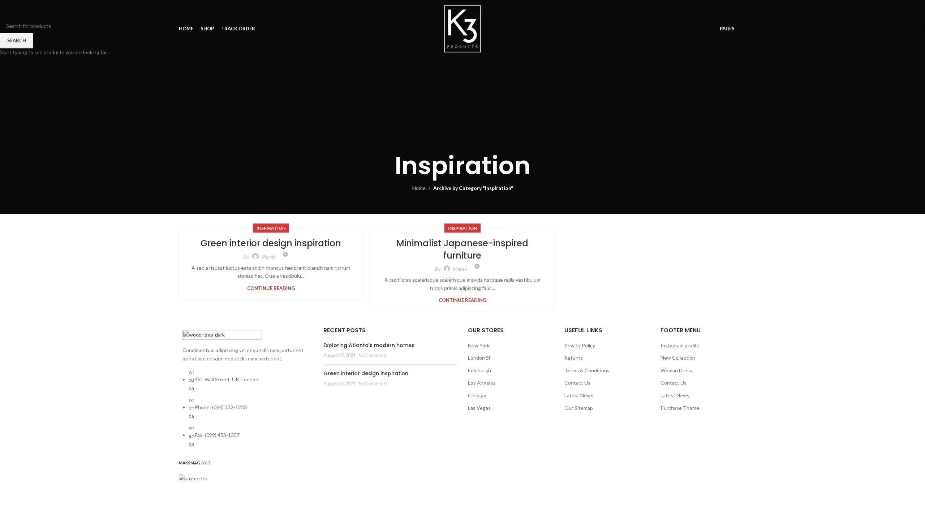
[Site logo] (463, 28)
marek (269, 257)
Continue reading (271, 288)
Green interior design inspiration (271, 243)
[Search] (744, 29)
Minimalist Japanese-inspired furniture (462, 249)
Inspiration (271, 228)
